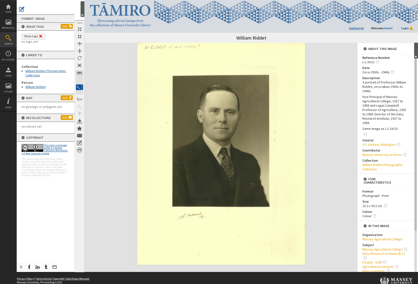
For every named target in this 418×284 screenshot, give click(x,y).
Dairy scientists (373, 271)
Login (8, 75)
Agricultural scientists (378, 266)
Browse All (8, 27)
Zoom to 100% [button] (79, 65)
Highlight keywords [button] (79, 114)
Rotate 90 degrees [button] (79, 58)
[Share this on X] (21, 264)
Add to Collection (79, 128)
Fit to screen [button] (79, 36)
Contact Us (356, 28)
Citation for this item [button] (79, 150)
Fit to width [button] (79, 43)
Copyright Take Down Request (71, 278)
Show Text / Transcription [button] (79, 99)
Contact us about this (79, 135)
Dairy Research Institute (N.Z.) (383, 253)
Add (64, 26)
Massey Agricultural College (382, 239)
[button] (79, 87)
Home (8, 12)
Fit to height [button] (79, 51)
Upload (8, 91)
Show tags (31, 36)
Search (8, 43)
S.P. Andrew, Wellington (379, 144)
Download (79, 121)
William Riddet (35, 87)
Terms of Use (43, 278)
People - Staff (372, 262)
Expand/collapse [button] (416, 50)
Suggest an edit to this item (21, 9)
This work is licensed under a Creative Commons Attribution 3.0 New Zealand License (45, 149)
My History (8, 59)
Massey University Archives (382, 154)
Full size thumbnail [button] (79, 29)
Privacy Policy (25, 278)
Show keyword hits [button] (79, 106)
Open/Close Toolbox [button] (82, 9)
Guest (388, 28)
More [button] (8, 107)
